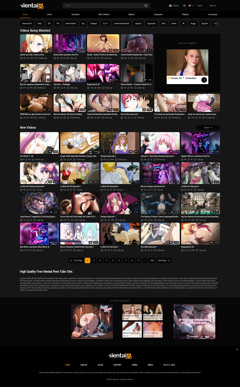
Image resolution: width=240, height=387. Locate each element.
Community (212, 14)
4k (183, 23)
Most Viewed (104, 14)
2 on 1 (105, 23)
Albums (131, 14)
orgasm (138, 23)
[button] (217, 23)
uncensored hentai (121, 23)
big (83, 23)
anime (174, 23)
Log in (200, 5)
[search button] (146, 5)
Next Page (162, 260)
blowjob (94, 23)
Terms (135, 365)
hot (58, 23)
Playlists (185, 14)
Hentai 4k (115, 379)
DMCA (150, 365)
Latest (49, 14)
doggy (193, 23)
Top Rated (75, 14)
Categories (158, 14)
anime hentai (71, 23)
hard (163, 23)
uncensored (27, 23)
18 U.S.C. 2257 (169, 365)
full (49, 23)
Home (25, 14)
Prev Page (78, 260)
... (145, 260)
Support (117, 365)
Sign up (213, 5)
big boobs (152, 23)
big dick (205, 23)
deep (40, 23)
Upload (176, 5)
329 (152, 260)
